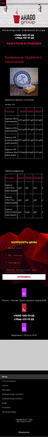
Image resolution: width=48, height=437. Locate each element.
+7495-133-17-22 (24, 35)
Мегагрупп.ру (24, 432)
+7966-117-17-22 (24, 38)
